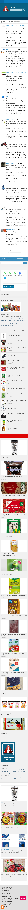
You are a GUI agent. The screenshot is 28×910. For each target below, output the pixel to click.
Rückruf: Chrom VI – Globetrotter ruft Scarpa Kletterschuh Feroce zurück (16, 146)
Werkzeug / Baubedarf (5, 849)
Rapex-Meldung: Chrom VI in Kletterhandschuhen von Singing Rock (16, 167)
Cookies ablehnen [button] (17, 897)
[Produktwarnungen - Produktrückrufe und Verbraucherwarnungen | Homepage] (14, 8)
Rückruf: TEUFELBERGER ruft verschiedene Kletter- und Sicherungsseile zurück (15, 78)
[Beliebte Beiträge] (14, 330)
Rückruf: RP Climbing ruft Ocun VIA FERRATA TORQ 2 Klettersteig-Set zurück (15, 211)
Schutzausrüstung (21, 72)
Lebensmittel (4, 802)
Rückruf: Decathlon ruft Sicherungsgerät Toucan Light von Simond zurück (16, 101)
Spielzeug (3, 825)
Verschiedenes (20, 25)
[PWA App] (14, 258)
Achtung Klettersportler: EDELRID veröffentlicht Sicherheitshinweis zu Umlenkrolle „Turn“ (16, 190)
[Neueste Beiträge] (5, 330)
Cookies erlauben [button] (23, 897)
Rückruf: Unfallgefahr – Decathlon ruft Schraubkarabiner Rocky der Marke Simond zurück (16, 124)
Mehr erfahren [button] (5, 907)
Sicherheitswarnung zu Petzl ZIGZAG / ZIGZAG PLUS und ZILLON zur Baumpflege (15, 31)
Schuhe (18, 142)
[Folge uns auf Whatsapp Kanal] (24, 258)
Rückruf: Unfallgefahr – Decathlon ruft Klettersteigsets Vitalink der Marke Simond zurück (16, 54)
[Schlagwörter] (22, 330)
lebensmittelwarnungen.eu (6, 775)
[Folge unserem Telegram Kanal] (26, 258)
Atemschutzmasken (5, 847)
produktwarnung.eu (5, 768)
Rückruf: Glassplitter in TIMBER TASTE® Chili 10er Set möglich (13, 495)
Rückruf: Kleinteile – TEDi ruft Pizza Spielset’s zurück (13, 827)
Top (8, 872)
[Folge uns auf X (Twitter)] (20, 258)
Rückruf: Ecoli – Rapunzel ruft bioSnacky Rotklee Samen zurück (14, 595)
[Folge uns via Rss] (22, 258)
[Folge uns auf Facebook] (18, 258)
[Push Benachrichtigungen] (2, 907)
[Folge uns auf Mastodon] (16, 258)
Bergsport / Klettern (11, 25)
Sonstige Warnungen (14, 847)
